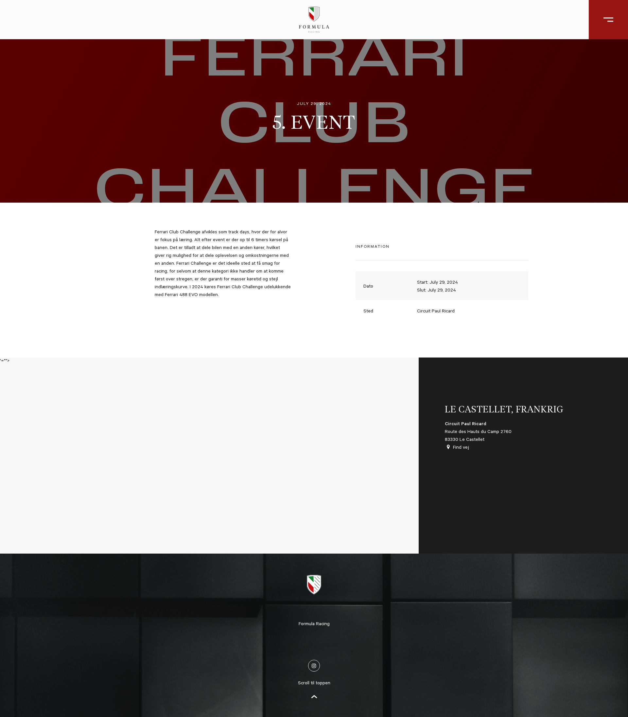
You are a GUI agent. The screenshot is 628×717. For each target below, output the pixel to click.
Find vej (461, 448)
